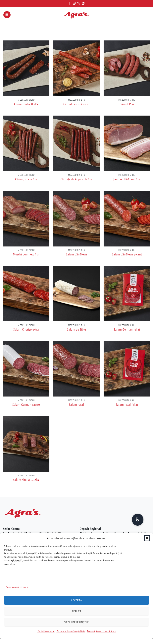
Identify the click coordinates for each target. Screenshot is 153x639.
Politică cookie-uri (46, 631)
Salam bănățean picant (127, 254)
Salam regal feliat (127, 405)
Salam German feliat (127, 330)
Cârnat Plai (127, 104)
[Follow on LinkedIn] (83, 3)
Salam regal (76, 405)
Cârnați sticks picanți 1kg (76, 179)
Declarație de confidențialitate (71, 631)
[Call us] (78, 3)
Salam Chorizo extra (26, 330)
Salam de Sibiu (76, 330)
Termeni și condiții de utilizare (101, 631)
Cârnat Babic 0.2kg (26, 104)
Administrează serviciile (17, 587)
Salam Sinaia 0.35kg (26, 480)
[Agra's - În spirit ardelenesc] (76, 15)
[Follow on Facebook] (70, 3)
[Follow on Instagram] (74, 3)
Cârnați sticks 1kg (26, 179)
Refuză (76, 611)
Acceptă (76, 600)
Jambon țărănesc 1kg (126, 179)
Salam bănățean (76, 254)
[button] (147, 538)
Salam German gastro (26, 405)
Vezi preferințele (76, 622)
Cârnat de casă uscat (76, 104)
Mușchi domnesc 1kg (26, 254)
